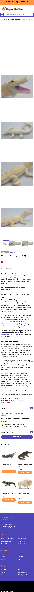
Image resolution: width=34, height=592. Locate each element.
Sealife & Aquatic (22, 572)
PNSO (19, 554)
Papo (2, 554)
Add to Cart (9, 471)
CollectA (3, 556)
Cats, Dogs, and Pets (23, 575)
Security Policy (22, 538)
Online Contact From (7, 520)
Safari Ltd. (20, 556)
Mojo (19, 559)
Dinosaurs (3, 569)
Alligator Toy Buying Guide (9, 334)
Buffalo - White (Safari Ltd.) (25, 493)
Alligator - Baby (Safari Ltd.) (9, 493)
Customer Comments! (6, 541)
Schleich (3, 559)
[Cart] (32, 9)
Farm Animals (4, 575)
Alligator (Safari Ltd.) (7, 464)
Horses (19, 569)
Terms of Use (21, 541)
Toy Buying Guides (22, 544)
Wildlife (3, 572)
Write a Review (4, 259)
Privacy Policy (4, 544)
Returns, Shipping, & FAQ (7, 538)
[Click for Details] (17, 4)
